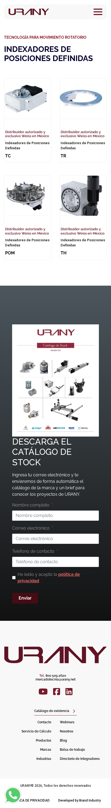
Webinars (67, 722)
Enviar (25, 598)
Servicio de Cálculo (36, 731)
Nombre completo (30, 505)
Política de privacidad (30, 800)
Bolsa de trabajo (72, 750)
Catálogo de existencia (51, 711)
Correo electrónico (31, 528)
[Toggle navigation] (97, 12)
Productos (43, 740)
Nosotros (66, 731)
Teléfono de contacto (33, 551)
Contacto (44, 722)
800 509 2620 (52, 676)
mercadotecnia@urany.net (55, 679)
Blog (63, 740)
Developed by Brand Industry (79, 800)
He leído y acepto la (49, 577)
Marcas (45, 750)
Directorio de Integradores (80, 759)
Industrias (43, 759)
